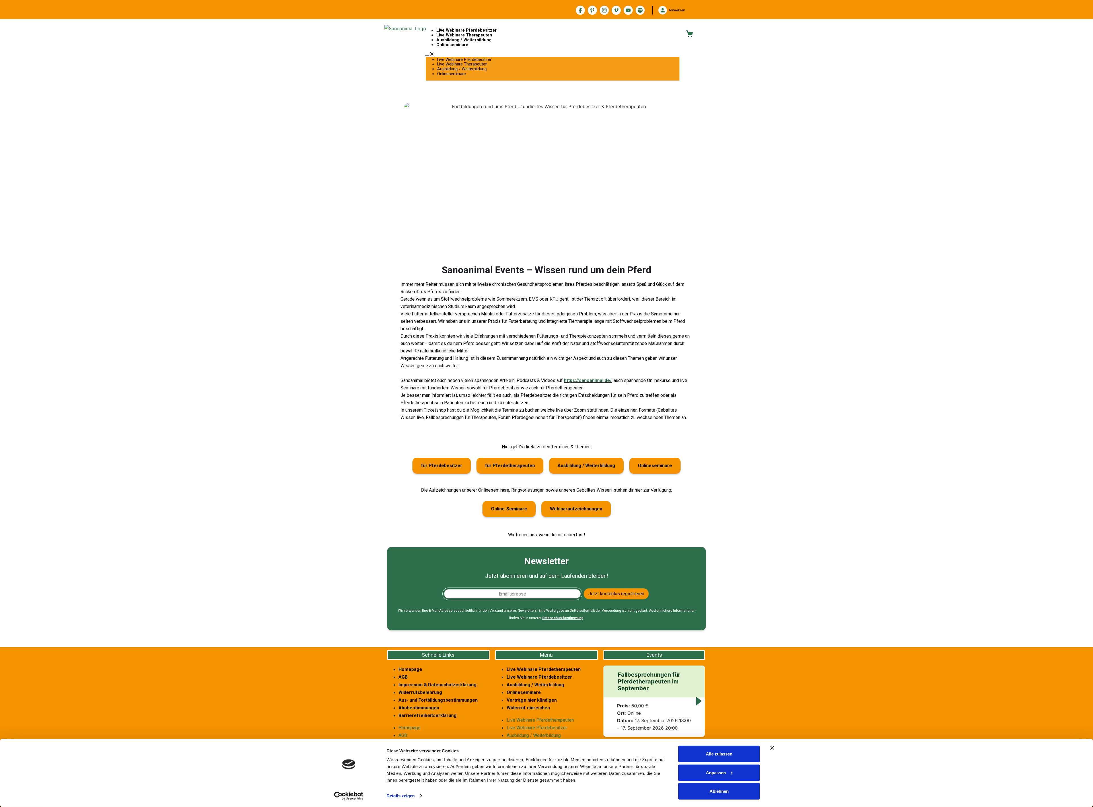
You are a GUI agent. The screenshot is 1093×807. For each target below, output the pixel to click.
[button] (553, 54)
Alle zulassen (719, 753)
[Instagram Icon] (604, 10)
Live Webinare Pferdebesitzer (466, 30)
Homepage (410, 669)
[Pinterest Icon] (592, 10)
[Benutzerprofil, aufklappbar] (662, 10)
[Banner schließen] (772, 748)
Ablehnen (719, 791)
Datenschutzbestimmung (562, 618)
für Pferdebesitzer (441, 465)
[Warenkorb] (689, 33)
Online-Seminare (509, 509)
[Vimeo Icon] (616, 10)
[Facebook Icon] (580, 10)
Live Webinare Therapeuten (464, 35)
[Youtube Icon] (628, 10)
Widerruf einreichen (528, 708)
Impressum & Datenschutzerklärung (437, 684)
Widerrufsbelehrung (420, 692)
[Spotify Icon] (640, 10)
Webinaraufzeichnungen (576, 509)
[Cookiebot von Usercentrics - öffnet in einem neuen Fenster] (349, 796)
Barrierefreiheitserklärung (427, 715)
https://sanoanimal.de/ (588, 380)
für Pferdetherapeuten (510, 465)
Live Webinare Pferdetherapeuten (544, 669)
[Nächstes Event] (699, 701)
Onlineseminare (452, 44)
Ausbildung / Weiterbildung (464, 39)
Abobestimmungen (418, 708)
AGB (403, 677)
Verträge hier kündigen (532, 700)
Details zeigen (401, 795)
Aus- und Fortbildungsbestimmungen (438, 700)
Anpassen (716, 772)
